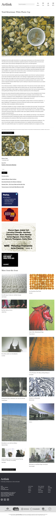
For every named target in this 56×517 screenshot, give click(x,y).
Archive (29, 489)
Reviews (29, 487)
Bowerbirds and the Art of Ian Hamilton (10, 353)
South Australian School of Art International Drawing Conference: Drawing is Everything (12, 460)
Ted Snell (30, 293)
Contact (49, 490)
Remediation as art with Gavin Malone (9, 443)
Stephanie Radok (5, 444)
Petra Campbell (31, 466)
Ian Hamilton (31, 374)
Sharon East (5, 158)
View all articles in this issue (8, 469)
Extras (29, 492)
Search (49, 492)
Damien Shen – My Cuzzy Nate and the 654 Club (13, 184)
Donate (49, 489)
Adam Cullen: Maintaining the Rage (36, 332)
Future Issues (40, 490)
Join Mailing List (41, 487)
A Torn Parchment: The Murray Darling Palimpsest (39, 372)
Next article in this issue (7, 132)
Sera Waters (4, 462)
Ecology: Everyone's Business (9, 164)
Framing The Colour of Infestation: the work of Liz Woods (13, 398)
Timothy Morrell (4, 400)
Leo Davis (3, 355)
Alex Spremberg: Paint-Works (35, 291)
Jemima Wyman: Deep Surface (9, 179)
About (49, 486)
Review (3, 169)
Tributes (29, 490)
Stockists (39, 489)
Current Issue (30, 486)
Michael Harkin (31, 400)
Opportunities (40, 492)
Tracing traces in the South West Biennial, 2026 (13, 187)
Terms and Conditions (19, 514)
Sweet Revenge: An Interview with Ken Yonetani (11, 295)
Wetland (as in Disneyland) (34, 398)
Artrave (30, 422)
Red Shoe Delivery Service (7, 310)
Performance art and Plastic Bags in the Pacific (38, 464)
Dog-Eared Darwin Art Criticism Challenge (11, 181)
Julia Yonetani (4, 296)
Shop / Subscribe (41, 486)
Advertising (50, 487)
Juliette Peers (4, 312)
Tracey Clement (32, 334)
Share (4, 172)
